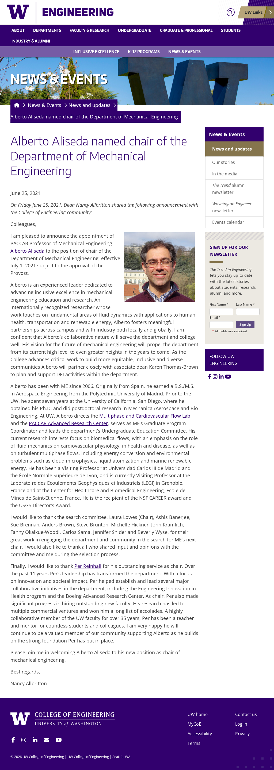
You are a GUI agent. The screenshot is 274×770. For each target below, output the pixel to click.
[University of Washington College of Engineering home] (62, 720)
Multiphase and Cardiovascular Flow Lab (144, 416)
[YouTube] (228, 376)
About (18, 30)
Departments (47, 30)
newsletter (232, 207)
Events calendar (228, 222)
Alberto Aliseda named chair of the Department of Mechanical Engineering (94, 116)
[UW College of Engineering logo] (104, 13)
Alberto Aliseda (27, 251)
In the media (224, 174)
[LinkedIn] (221, 376)
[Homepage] (15, 105)
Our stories (223, 162)
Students (231, 30)
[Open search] (230, 12)
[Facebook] (209, 376)
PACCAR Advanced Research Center (68, 423)
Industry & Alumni (31, 41)
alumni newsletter (229, 188)
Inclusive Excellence (96, 51)
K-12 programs (144, 51)
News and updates (89, 105)
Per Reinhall (87, 566)
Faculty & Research (89, 30)
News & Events (184, 51)
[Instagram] (215, 376)
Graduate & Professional (186, 30)
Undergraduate (134, 30)
